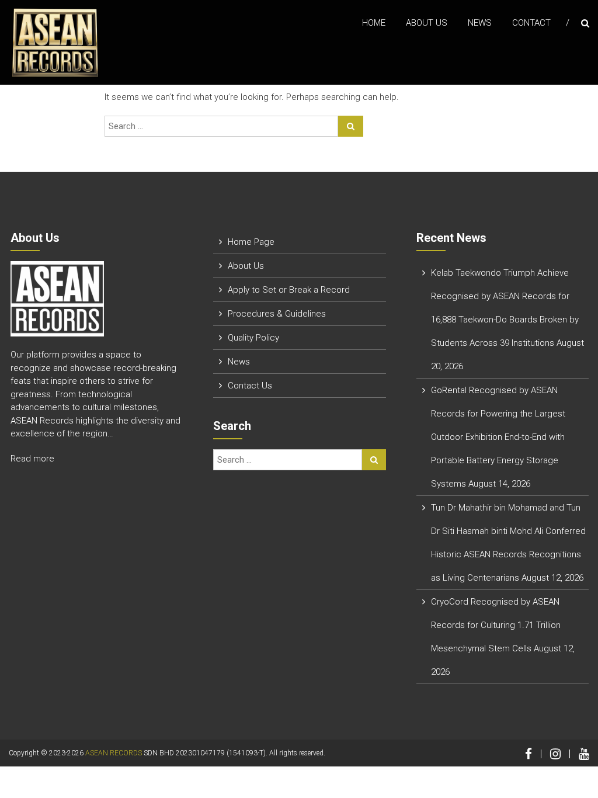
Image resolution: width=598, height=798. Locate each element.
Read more (34, 458)
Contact (531, 23)
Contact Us (250, 385)
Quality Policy (253, 337)
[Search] (350, 126)
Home (373, 23)
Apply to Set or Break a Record (289, 289)
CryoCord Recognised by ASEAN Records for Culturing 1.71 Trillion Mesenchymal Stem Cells (496, 625)
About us (426, 23)
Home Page (251, 242)
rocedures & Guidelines (279, 313)
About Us (246, 266)
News (480, 23)
